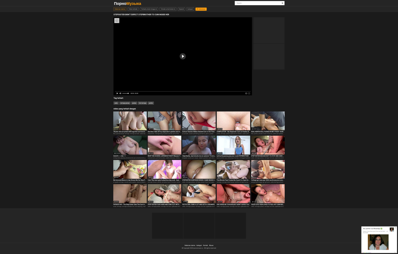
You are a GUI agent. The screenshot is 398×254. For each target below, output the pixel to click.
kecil (218, 158)
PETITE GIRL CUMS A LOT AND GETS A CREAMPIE (198, 204)
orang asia (116, 158)
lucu (226, 158)
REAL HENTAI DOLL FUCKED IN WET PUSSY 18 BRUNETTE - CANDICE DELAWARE (268, 131)
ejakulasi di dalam (281, 158)
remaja (223, 133)
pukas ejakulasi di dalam (234, 133)
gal (145, 158)
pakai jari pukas (278, 133)
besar (155, 182)
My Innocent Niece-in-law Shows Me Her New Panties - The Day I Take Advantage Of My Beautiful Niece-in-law (130, 180)
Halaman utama (120, 9)
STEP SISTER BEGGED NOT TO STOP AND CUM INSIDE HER (268, 156)
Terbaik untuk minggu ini (149, 9)
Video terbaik (133, 9)
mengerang (159, 133)
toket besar (143, 133)
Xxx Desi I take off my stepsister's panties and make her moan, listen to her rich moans (164, 131)
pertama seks (160, 158)
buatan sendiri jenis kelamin (172, 133)
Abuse (211, 245)
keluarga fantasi (233, 158)
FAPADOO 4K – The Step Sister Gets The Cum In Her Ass (130, 204)
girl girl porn (266, 182)
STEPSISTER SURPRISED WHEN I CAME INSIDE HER (199, 180)
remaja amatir (134, 133)
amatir (186, 133)
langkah (184, 158)
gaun (207, 133)
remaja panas (124, 103)
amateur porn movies (169, 182)
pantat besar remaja (122, 133)
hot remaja (142, 103)
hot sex (272, 158)
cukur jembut (246, 133)
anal (114, 206)
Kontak (205, 245)
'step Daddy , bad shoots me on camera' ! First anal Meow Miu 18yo (199, 156)
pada (218, 133)
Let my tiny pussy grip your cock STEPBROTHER (233, 156)
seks (116, 103)
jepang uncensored (127, 158)
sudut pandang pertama (197, 133)
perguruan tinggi (256, 182)
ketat (178, 182)
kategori (190, 9)
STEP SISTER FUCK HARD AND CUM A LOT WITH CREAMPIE (164, 204)
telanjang (179, 158)
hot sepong (212, 182)
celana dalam (141, 182)
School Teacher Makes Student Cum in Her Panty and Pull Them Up (199, 131)
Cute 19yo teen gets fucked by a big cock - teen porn (164, 180)
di (182, 133)
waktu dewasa (170, 158)
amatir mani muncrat (265, 133)
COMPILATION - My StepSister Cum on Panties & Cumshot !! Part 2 (233, 131)
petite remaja (239, 182)
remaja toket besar (228, 182)
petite (151, 103)
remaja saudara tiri (128, 206)
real (144, 206)
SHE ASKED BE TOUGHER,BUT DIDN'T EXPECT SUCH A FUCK (233, 204)
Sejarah (181, 9)
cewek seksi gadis (130, 182)
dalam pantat (203, 158)
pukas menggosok (215, 133)
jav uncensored (139, 158)
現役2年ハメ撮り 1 (119, 156)
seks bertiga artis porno (278, 182)
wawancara (151, 158)
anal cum (191, 158)
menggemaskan (244, 158)
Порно (119, 3)
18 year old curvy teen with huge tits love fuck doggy (130, 131)
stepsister (151, 133)
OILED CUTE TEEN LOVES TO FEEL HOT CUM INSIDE (268, 204)
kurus (246, 182)
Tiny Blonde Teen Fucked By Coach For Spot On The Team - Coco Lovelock (233, 180)
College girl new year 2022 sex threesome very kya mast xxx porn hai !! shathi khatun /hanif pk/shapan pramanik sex (268, 180)
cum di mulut (212, 158)
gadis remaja (119, 182)
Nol (114, 133)
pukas (134, 103)
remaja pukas (259, 158)
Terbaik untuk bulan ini (168, 9)
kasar (196, 158)
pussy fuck (204, 182)
